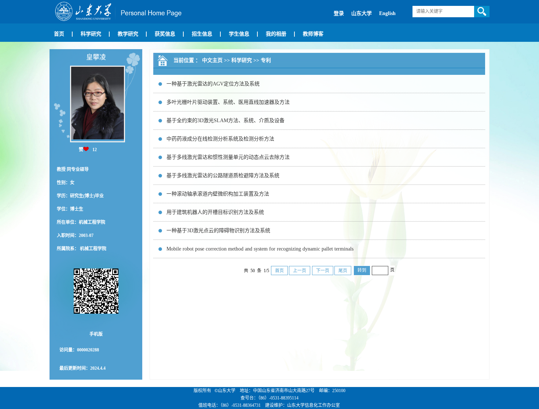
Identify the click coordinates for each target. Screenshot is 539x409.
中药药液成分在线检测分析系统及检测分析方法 (220, 139)
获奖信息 (165, 34)
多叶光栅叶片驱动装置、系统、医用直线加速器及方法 (228, 102)
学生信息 (239, 34)
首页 (59, 34)
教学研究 (128, 34)
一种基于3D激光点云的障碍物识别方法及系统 (218, 230)
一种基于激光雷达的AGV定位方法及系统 (213, 84)
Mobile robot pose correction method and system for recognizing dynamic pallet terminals (259, 249)
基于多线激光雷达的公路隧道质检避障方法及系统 (222, 175)
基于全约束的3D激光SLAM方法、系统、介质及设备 (225, 120)
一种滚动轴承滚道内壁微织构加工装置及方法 (217, 194)
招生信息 (202, 34)
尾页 (342, 270)
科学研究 (91, 34)
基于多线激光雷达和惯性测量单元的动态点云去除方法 (228, 157)
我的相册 (276, 34)
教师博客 (313, 34)
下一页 (322, 270)
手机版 (96, 334)
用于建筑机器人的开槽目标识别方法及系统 (215, 212)
